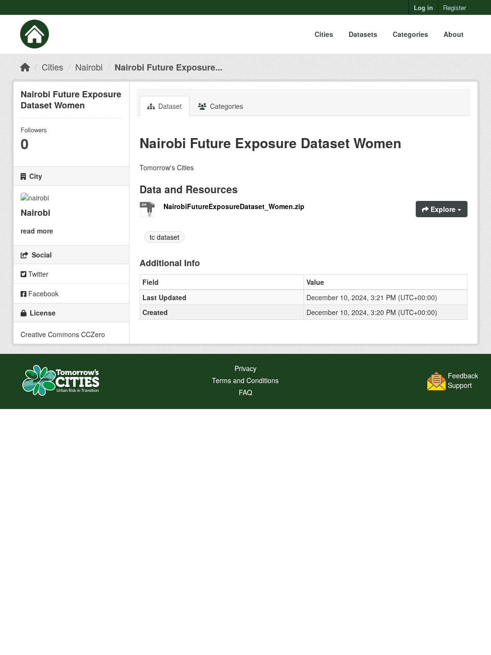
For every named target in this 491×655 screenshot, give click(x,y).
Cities (324, 34)
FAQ (245, 392)
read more (37, 230)
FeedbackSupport (463, 380)
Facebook (42, 293)
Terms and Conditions (245, 380)
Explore (443, 209)
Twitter (37, 274)
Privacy (245, 368)
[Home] (25, 66)
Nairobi (89, 66)
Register (454, 7)
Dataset (169, 106)
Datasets (363, 34)
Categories (410, 34)
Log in (423, 7)
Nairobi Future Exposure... (168, 67)
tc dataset (164, 237)
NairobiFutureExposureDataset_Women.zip (234, 206)
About (454, 34)
